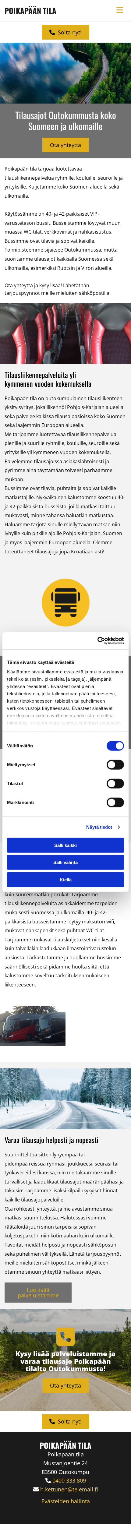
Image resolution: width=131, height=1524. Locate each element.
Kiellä (66, 879)
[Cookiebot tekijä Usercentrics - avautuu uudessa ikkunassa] (97, 641)
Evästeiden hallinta (65, 1501)
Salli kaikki (65, 845)
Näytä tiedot (99, 827)
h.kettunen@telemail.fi (69, 1489)
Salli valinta (65, 862)
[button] (65, 32)
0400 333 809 (69, 1480)
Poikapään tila (30, 10)
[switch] (115, 764)
